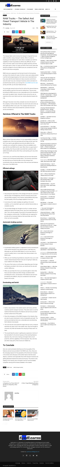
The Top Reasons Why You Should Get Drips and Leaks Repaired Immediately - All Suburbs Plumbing (48, 53)
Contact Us (29, 463)
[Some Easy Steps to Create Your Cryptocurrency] (20, 413)
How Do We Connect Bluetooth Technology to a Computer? (46, 232)
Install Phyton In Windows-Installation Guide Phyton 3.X (48, 155)
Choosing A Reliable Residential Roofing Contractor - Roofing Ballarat (47, 109)
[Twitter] (51, 1)
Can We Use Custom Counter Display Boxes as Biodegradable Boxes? (48, 68)
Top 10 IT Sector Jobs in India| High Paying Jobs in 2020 (47, 185)
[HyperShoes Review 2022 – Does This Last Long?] (42, 27)
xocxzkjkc (42, 169)
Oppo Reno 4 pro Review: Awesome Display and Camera (48, 227)
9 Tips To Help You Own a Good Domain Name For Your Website (48, 192)
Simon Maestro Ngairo (45, 266)
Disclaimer (42, 463)
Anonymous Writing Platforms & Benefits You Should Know (47, 112)
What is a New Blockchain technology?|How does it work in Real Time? (48, 122)
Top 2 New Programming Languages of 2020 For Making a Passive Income (48, 128)
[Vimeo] (53, 1)
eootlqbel (42, 116)
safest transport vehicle (18, 367)
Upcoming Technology (20, 9)
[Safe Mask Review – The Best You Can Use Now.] (42, 32)
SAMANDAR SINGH (44, 183)
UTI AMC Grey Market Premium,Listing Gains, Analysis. (47, 198)
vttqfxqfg (42, 60)
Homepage (17, 463)
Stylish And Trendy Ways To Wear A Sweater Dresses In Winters (47, 89)
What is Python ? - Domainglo (47, 178)
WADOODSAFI (43, 87)
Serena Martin (43, 292)
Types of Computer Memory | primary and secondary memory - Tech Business (48, 102)
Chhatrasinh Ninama (45, 212)
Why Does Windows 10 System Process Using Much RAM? (48, 268)
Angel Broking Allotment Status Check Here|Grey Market (47, 214)
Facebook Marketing (45, 164)
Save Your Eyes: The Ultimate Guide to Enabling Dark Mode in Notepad (51, 37)
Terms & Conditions (39, 9)
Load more (48, 42)
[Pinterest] (20, 31)
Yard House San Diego (45, 138)
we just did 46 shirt (44, 126)
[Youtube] (56, 1)
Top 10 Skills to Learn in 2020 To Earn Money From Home (48, 325)
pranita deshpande (44, 311)
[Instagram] (49, 1)
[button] (55, 9)
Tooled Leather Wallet (45, 72)
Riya (41, 66)
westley (7, 28)
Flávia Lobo (43, 132)
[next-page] (6, 424)
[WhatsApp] (23, 31)
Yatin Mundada (43, 260)
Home (4, 13)
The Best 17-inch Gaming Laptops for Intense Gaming (48, 73)
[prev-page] (4, 424)
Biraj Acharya (43, 218)
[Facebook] (46, 1)
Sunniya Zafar (43, 196)
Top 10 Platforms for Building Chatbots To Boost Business (48, 165)
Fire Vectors (43, 306)
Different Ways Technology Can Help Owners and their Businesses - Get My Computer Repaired (48, 152)
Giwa (41, 278)
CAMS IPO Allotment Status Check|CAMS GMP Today (48, 262)
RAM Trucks (9, 367)
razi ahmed (43, 242)
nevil (41, 173)
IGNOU (42, 256)
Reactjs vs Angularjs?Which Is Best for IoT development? (48, 96)
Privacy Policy (35, 463)
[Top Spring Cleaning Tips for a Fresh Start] (8, 413)
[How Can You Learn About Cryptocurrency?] (32, 413)
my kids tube (43, 323)
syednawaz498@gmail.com (32, 451)
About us (47, 9)
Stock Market (30, 9)
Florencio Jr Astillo (44, 317)
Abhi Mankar (43, 202)
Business (8, 13)
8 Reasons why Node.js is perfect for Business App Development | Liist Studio (48, 145)
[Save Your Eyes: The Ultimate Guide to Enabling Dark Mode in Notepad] (42, 37)
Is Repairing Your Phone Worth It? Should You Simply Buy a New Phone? (11, 384)
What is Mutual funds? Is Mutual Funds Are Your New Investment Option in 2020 (48, 62)
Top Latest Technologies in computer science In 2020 (48, 204)
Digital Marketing (8, 9)
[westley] (4, 28)
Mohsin (42, 287)
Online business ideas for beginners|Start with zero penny (48, 307)
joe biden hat (43, 120)
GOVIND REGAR (43, 248)
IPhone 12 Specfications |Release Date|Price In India (48, 134)
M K (41, 231)
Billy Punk (42, 83)
